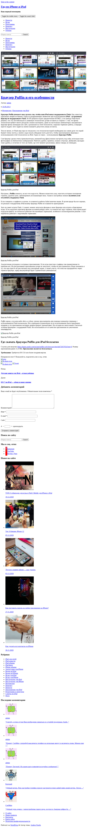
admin (9, 103)
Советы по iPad (11, 694)
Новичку (8, 26)
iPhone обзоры (10, 667)
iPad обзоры (10, 663)
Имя (3, 412)
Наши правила (11, 815)
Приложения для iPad (20, 111)
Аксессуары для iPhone (14, 669)
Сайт (3, 420)
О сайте (8, 813)
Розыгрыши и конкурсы (14, 692)
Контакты (9, 817)
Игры (7, 22)
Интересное (6, 111)
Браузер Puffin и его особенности (27, 97)
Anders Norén (36, 825)
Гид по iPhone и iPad (13, 6)
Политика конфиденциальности (17, 821)
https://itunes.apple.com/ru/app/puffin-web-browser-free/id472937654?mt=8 (44, 347)
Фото (7, 696)
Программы (10, 24)
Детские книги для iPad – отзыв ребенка (17, 373)
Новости (8, 20)
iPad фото (9, 665)
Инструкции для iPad (13, 679)
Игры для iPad (10, 675)
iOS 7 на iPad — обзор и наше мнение (16, 382)
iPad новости (10, 661)
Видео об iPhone (11, 673)
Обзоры (8, 30)
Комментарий (6, 408)
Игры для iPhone (11, 677)
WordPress (14, 825)
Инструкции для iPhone (14, 681)
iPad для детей (10, 659)
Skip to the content (7, 2)
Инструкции (10, 28)
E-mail (4, 416)
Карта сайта (10, 819)
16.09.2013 (6, 107)
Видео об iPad (10, 671)
